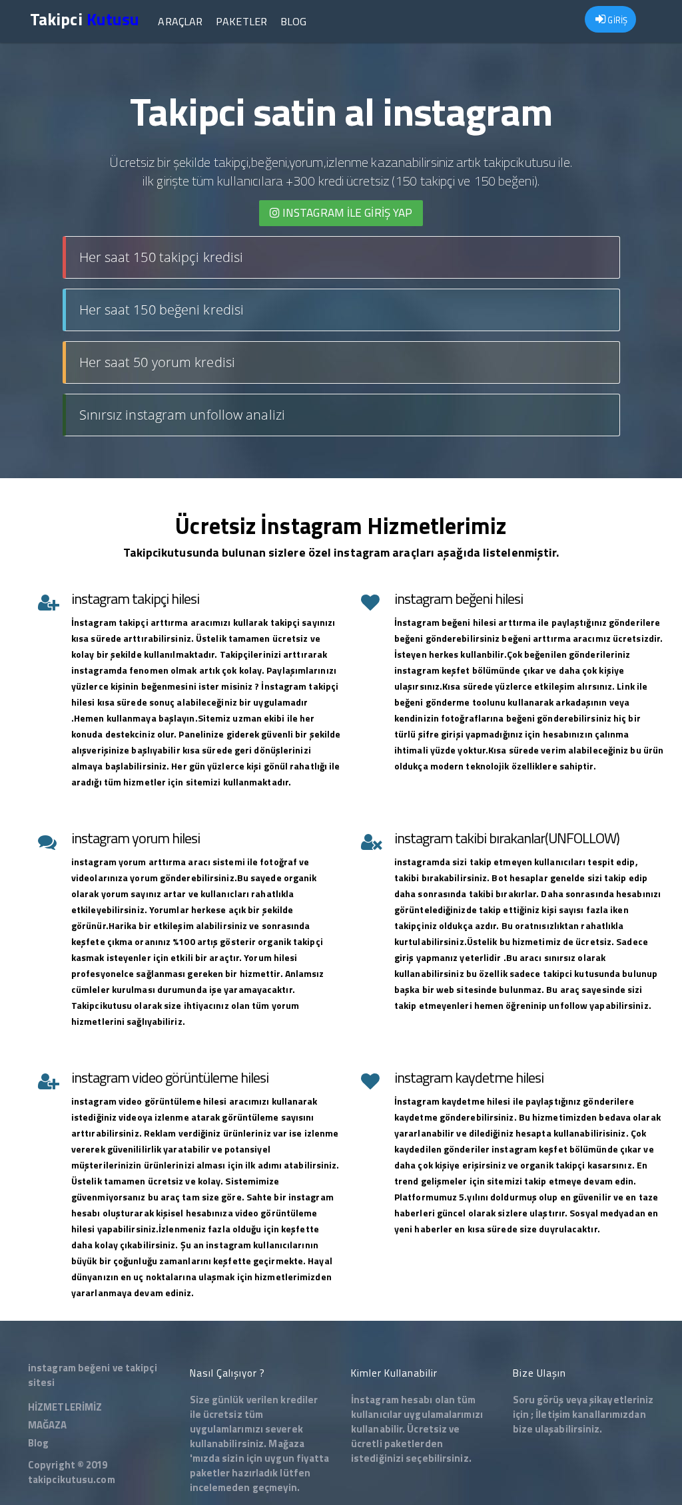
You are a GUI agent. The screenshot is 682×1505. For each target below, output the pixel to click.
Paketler (241, 21)
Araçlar (180, 21)
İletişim (552, 1414)
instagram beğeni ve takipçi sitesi (92, 1375)
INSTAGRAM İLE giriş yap (346, 212)
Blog (293, 21)
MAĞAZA (47, 1425)
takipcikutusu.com (71, 1479)
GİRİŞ (616, 20)
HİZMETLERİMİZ (65, 1407)
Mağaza (286, 1443)
